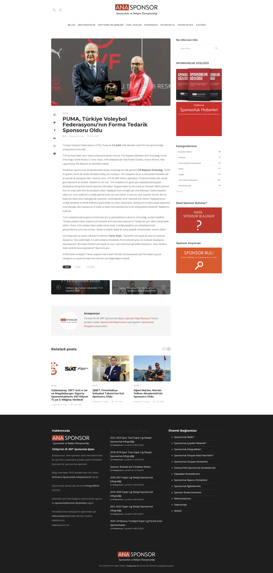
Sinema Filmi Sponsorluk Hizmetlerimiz (195, 467)
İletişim (178, 510)
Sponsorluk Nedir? (184, 437)
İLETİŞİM (200, 25)
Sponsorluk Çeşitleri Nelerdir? (190, 443)
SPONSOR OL (167, 25)
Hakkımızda (180, 504)
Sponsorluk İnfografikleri (187, 449)
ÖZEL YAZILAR (134, 25)
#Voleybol (91, 267)
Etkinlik (199, 157)
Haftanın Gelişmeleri (78, 285)
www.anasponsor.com (63, 515)
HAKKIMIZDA (151, 25)
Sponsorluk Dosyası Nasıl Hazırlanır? (194, 455)
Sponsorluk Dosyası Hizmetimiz (191, 461)
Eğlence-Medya (199, 152)
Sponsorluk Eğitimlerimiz (187, 486)
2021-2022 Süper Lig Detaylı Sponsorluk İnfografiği (131, 508)
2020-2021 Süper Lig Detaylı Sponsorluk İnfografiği (131, 479)
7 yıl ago (105, 402)
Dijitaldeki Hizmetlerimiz (187, 473)
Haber (199, 174)
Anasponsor (72, 136)
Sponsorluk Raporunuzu (114, 322)
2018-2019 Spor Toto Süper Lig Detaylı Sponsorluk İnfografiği (131, 454)
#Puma (77, 267)
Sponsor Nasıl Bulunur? (138, 318)
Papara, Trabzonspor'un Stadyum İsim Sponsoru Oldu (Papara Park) (137, 289)
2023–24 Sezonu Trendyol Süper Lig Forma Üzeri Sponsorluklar (136, 522)
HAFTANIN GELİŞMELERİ (111, 25)
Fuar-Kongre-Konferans (199, 163)
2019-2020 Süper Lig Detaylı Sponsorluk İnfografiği (131, 493)
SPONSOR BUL (186, 25)
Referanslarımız (182, 498)
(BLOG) (71, 25)
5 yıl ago (64, 405)
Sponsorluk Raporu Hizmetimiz (190, 480)
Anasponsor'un (133, 566)
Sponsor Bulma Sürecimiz (187, 492)
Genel (199, 169)
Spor (65, 113)
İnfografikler (199, 185)
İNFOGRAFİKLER (86, 25)
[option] (69, 380)
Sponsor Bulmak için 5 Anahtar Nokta (130, 466)
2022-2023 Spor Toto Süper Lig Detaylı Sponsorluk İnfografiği (131, 439)
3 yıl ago (81, 136)
